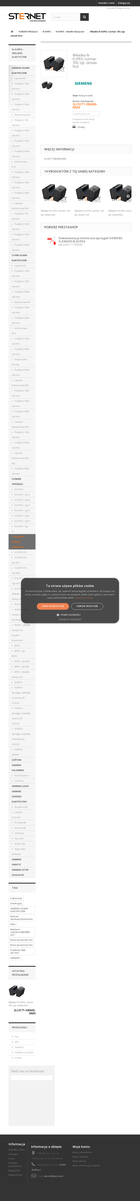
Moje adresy (79, 1161)
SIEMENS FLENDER (23, 1052)
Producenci (19, 1027)
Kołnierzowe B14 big (19, 362)
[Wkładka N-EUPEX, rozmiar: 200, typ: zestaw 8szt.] (123, 193)
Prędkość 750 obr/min (20, 122)
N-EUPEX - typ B (22, 499)
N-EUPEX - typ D (22, 510)
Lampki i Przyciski (17, 815)
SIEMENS (15, 957)
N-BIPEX (18, 682)
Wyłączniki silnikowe (18, 851)
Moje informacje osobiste (86, 1165)
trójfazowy (16, 898)
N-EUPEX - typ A (22, 494)
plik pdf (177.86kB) (90, 241)
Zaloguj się (124, 2)
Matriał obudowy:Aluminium (21, 918)
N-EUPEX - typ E (22, 515)
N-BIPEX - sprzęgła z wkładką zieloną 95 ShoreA (21, 716)
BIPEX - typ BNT (22, 666)
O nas (12, 1158)
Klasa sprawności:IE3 (21, 939)
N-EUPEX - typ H (22, 505)
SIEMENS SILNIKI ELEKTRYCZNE (21, 70)
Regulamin (14, 1170)
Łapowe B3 (20, 78)
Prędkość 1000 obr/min (20, 86)
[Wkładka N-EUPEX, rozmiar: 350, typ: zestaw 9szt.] (47, 85)
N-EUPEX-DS (20, 552)
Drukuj (81, 127)
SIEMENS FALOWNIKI (18, 768)
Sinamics (19, 780)
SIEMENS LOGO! (20, 786)
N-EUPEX (18, 489)
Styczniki (18, 838)
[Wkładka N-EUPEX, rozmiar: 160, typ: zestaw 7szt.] (89, 193)
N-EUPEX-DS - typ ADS (20, 560)
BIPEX (17, 645)
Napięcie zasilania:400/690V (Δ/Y (20, 932)
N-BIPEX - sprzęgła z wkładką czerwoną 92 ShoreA (21, 695)
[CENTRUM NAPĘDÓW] (27, 17)
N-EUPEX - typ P (22, 521)
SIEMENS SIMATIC (16, 862)
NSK (16, 1041)
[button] (70, 614)
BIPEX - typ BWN (18, 653)
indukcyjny (16, 903)
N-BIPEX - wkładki (18, 752)
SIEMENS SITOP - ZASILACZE (21, 872)
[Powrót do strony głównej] (12, 31)
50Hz (13, 924)
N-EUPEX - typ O (20, 529)
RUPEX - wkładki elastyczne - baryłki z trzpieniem (21, 632)
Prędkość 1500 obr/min (20, 96)
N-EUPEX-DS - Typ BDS (20, 570)
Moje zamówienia (82, 1152)
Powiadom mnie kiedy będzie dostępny (84, 121)
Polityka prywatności (15, 1164)
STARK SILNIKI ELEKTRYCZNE (19, 258)
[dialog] (70, 600)
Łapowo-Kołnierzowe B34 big (20, 458)
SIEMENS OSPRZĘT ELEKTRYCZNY (19, 796)
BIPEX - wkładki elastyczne (20, 674)
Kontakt (110, 8)
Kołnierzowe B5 (22, 114)
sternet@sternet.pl (53, 1176)
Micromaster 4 (21, 775)
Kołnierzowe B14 (19, 164)
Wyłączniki (19, 843)
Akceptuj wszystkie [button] (53, 606)
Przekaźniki (20, 822)
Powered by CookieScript (70, 619)
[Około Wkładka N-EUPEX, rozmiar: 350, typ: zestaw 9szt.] (17, 991)
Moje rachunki (80, 1156)
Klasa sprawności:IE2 (21, 944)
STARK (17, 1057)
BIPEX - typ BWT (22, 661)
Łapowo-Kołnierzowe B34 (20, 424)
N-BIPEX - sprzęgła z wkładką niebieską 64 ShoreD (21, 736)
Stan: (75, 95)
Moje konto (81, 1147)
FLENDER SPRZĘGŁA (17, 481)
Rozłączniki (20, 827)
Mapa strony (123, 8)
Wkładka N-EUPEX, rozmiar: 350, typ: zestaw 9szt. (21, 1004)
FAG (16, 1036)
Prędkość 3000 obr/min (20, 107)
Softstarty (19, 833)
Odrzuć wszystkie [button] (87, 606)
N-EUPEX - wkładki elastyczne (18, 541)
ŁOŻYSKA (17, 759)
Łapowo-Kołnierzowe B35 (20, 206)
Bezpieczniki (20, 806)
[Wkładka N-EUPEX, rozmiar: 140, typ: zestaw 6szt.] (56, 193)
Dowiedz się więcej (84, 597)
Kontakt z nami (107, 2)
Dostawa (13, 1154)
